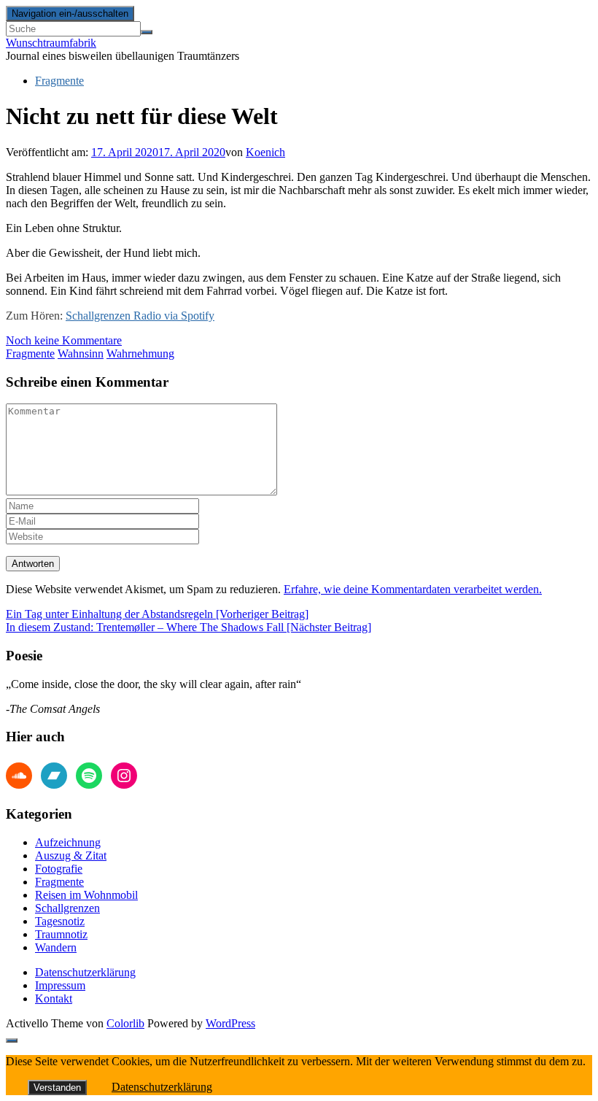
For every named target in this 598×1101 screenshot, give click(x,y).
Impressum (60, 985)
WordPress (230, 1023)
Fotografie (58, 868)
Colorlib (125, 1023)
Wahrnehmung (140, 353)
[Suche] (146, 32)
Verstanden (57, 1087)
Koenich (265, 152)
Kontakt (53, 998)
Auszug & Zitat (70, 855)
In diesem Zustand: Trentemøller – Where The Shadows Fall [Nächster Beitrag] (188, 627)
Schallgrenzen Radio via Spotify (140, 315)
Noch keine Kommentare (64, 340)
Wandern (56, 947)
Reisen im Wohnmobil (86, 895)
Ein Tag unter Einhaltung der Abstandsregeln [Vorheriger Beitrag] (157, 614)
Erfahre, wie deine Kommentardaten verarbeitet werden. (413, 589)
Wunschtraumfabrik (51, 42)
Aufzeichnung (68, 842)
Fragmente (59, 80)
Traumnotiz (61, 934)
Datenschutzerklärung (85, 972)
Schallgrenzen (67, 908)
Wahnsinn (81, 353)
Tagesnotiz (60, 921)
